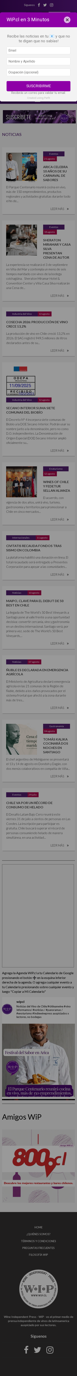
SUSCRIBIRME (38, 86)
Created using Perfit (38, 97)
